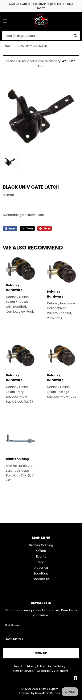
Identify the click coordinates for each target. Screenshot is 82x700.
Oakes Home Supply (45, 689)
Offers (41, 551)
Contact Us (41, 579)
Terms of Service (22, 671)
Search (18, 666)
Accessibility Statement (52, 671)
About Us (41, 568)
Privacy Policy (36, 666)
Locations (41, 573)
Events (41, 556)
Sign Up (41, 653)
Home (6, 46)
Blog (41, 562)
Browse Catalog (41, 545)
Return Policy (56, 666)
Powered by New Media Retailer (39, 693)
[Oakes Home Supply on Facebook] (75, 678)
